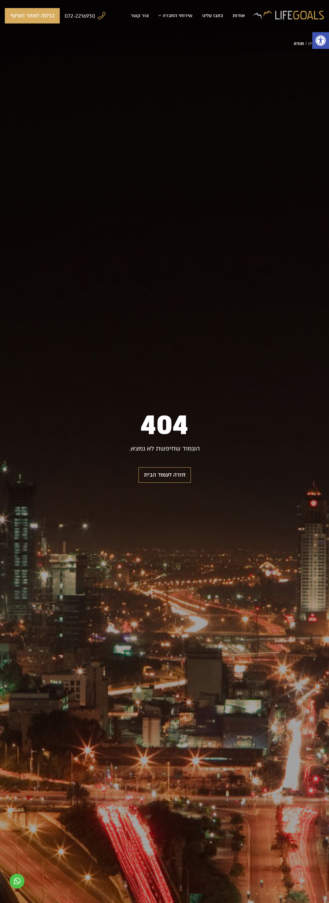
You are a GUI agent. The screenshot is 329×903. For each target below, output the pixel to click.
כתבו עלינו (212, 15)
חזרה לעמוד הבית (164, 475)
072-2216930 (80, 16)
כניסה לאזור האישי (32, 16)
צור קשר (140, 15)
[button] (320, 40)
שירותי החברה (177, 15)
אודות (239, 15)
